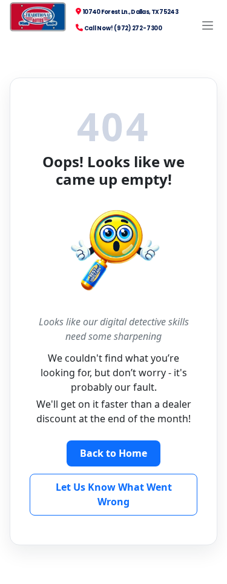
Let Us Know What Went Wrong (114, 494)
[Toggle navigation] (208, 25)
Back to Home (113, 453)
